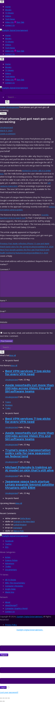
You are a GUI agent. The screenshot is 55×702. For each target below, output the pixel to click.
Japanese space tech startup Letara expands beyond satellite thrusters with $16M (29, 484)
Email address (7, 644)
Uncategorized (12, 107)
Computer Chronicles (14, 586)
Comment (5, 269)
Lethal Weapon (20, 524)
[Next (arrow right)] (4, 701)
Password (5, 676)
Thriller (8, 566)
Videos (8, 16)
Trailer (8, 408)
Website (3, 322)
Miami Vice (9, 592)
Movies (8, 9)
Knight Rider (10, 589)
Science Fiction (11, 560)
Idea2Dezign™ (11, 605)
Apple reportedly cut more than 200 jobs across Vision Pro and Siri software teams (29, 388)
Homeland (17, 527)
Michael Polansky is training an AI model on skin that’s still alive (29, 468)
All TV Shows (10, 579)
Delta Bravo (25, 518)
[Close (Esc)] (1, 698)
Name (3, 300)
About (7, 602)
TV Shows (9, 13)
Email (3, 311)
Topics (8, 402)
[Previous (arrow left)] (1, 701)
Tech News (10, 19)
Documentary (11, 569)
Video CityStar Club (14, 22)
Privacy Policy (11, 624)
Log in (3, 687)
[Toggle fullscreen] (6, 698)
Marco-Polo (19, 530)
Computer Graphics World (16, 608)
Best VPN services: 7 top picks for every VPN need (28, 372)
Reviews (9, 405)
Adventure (9, 563)
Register (4, 655)
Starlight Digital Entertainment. (29, 616)
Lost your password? (9, 692)
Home (7, 6)
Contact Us (10, 25)
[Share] (4, 698)
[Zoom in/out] (9, 698)
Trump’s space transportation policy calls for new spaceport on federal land (28, 453)
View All (12, 355)
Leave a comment (7, 133)
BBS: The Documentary (15, 582)
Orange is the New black (24, 521)
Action (7, 557)
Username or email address (13, 665)
